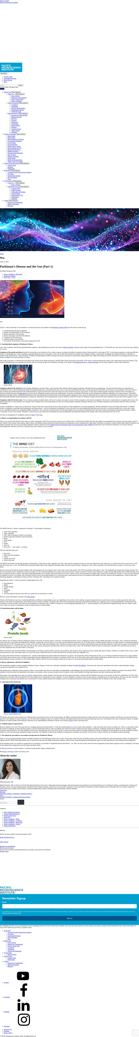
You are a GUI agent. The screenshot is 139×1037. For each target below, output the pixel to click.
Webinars (14, 132)
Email (4, 902)
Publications (11, 168)
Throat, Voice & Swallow (15, 161)
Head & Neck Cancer (14, 146)
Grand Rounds (15, 193)
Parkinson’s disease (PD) (59, 327)
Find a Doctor (8, 80)
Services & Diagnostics (18, 108)
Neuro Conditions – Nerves (12, 824)
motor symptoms (68, 347)
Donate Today (4, 851)
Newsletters (14, 124)
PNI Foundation (12, 177)
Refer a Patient (15, 185)
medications (22, 393)
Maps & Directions (13, 204)
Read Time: (7, 277)
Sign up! (69, 918)
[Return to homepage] (69, 885)
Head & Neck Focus (10, 815)
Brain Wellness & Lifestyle (16, 139)
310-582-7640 (8, 77)
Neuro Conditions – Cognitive (13, 821)
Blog (5, 82)
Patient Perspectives (10, 826)
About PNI (7, 170)
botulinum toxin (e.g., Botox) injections (87, 362)
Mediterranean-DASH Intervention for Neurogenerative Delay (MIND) (71, 425)
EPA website (31, 597)
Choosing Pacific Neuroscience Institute (19, 172)
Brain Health (11, 136)
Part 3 (71, 720)
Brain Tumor (11, 138)
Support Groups (16, 129)
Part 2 (33, 415)
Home (2, 254)
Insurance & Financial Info (19, 115)
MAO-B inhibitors (80, 665)
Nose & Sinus (12, 155)
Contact (6, 200)
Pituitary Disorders (13, 156)
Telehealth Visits (16, 111)
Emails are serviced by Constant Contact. (11, 913)
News (9, 179)
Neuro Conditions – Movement (13, 822)
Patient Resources (13, 113)
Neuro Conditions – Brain (11, 819)
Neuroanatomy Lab (17, 195)
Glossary (14, 120)
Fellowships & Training (18, 192)
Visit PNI (14, 199)
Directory (10, 206)
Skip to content (4, 1)
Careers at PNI (15, 188)
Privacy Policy (8, 1033)
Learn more (3, 790)
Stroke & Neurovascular (15, 160)
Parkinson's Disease (10, 276)
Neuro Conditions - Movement (13, 274)
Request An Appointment (18, 98)
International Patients (10, 78)
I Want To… (11, 94)
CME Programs (16, 190)
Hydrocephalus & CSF (14, 148)
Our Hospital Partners (14, 176)
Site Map (6, 1031)
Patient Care (7, 92)
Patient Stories (15, 125)
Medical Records (16, 117)
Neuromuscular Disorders (15, 153)
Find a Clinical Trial (17, 99)
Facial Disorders (12, 144)
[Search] (20, 802)
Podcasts (14, 127)
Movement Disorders (14, 149)
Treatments (14, 106)
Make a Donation (16, 101)
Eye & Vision (12, 143)
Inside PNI (7, 817)
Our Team (11, 174)
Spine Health (11, 158)
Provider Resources (13, 186)
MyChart (14, 119)
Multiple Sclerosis (13, 151)
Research (10, 167)
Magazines (14, 122)
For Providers (8, 181)
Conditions (14, 105)
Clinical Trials (12, 165)
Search (2, 799)
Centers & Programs (10, 134)
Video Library (15, 130)
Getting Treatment (13, 103)
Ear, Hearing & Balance (15, 141)
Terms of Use (8, 1029)
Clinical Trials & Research (11, 163)
